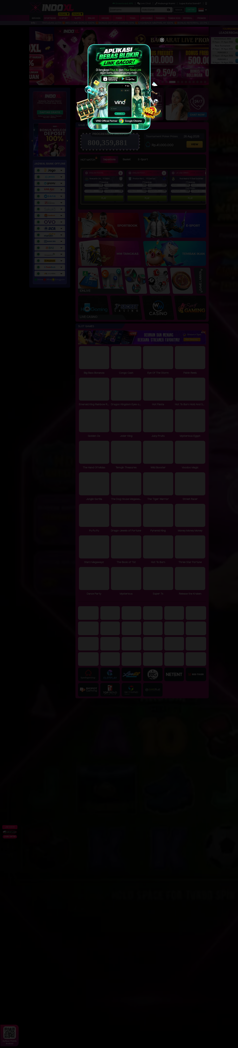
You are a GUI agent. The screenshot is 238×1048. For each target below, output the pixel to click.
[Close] (162, 40)
